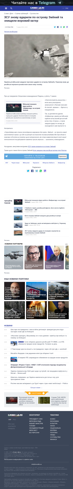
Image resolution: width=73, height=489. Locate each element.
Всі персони (34, 432)
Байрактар (61, 162)
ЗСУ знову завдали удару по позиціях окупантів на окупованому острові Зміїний (42, 232)
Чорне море (15, 162)
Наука (52, 426)
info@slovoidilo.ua (36, 464)
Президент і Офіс (36, 419)
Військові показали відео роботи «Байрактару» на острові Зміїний (31, 107)
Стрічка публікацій (21, 13)
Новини (8, 326)
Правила (11, 428)
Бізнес (52, 419)
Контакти (12, 426)
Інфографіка (37, 393)
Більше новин (35, 387)
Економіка (54, 421)
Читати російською (10, 31)
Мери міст (33, 430)
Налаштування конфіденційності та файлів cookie (18, 459)
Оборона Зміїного (49, 162)
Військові (26, 162)
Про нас (11, 424)
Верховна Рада (35, 421)
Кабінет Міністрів (36, 423)
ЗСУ (6, 162)
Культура (53, 423)
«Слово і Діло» (16, 452)
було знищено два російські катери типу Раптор (49, 150)
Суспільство (34, 13)
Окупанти (36, 162)
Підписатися (62, 156)
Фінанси (53, 439)
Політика (53, 432)
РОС (67, 8)
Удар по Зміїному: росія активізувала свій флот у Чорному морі (45, 224)
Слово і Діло (8, 13)
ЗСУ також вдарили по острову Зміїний (42, 146)
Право (52, 435)
